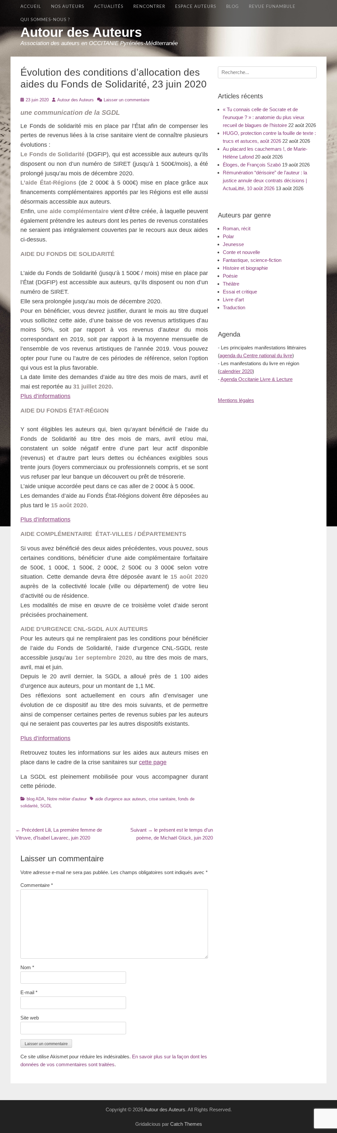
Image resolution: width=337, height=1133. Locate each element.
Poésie (230, 276)
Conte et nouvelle (241, 252)
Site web (29, 1017)
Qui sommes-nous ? (45, 20)
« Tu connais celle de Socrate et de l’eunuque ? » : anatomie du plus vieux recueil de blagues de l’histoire (263, 117)
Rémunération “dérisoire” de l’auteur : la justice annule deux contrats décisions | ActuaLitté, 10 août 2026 (265, 180)
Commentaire (36, 885)
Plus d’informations (45, 396)
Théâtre (231, 284)
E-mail (29, 992)
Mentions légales (236, 400)
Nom (27, 967)
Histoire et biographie (245, 268)
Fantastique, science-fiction (252, 260)
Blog (232, 7)
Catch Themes (186, 1124)
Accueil (30, 7)
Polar (228, 236)
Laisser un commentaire (126, 99)
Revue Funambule (272, 7)
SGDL (46, 805)
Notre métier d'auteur (67, 798)
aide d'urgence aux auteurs (120, 798)
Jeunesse (233, 244)
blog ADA (35, 798)
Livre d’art (233, 299)
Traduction (234, 307)
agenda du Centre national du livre (256, 355)
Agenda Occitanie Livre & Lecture (256, 379)
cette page (153, 762)
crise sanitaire (162, 798)
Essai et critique (240, 291)
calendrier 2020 (236, 371)
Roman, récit (236, 228)
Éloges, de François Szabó (252, 164)
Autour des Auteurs (81, 32)
